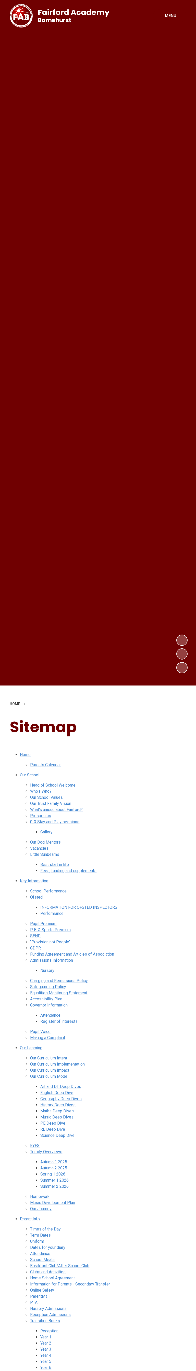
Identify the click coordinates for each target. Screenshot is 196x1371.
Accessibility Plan (46, 999)
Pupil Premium (43, 923)
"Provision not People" (50, 942)
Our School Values (46, 797)
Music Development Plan (52, 1202)
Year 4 (45, 1355)
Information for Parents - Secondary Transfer (70, 1284)
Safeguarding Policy (48, 986)
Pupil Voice (40, 1031)
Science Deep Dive (57, 1135)
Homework (40, 1196)
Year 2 (45, 1343)
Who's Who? (41, 791)
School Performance (48, 891)
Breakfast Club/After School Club (59, 1265)
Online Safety (42, 1290)
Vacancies (39, 848)
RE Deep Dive (52, 1129)
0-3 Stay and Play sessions (54, 821)
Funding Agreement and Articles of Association (72, 954)
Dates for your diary (47, 1247)
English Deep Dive (56, 1092)
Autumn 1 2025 (53, 1161)
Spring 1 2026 (52, 1174)
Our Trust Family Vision (50, 803)
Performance (52, 913)
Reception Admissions (50, 1314)
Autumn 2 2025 (53, 1168)
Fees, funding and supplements (68, 870)
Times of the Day (45, 1229)
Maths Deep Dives (57, 1111)
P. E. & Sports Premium (50, 929)
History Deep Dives (58, 1104)
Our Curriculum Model (49, 1076)
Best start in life (54, 864)
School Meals (42, 1259)
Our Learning (31, 1047)
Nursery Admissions (48, 1308)
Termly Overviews (46, 1151)
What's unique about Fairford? (56, 809)
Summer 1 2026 (54, 1180)
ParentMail (40, 1296)
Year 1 (45, 1337)
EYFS (35, 1145)
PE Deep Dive (52, 1123)
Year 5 (45, 1361)
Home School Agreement (52, 1278)
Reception (49, 1330)
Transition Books (45, 1320)
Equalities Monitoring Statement (58, 992)
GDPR (35, 948)
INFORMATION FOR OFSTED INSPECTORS (78, 907)
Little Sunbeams (44, 854)
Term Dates (40, 1235)
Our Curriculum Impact (49, 1070)
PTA (34, 1302)
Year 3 (45, 1349)
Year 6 (45, 1367)
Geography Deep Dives (61, 1098)
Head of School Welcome (53, 785)
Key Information (34, 880)
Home (25, 754)
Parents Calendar (45, 764)
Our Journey (41, 1208)
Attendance (50, 1015)
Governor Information (49, 1005)
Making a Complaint (47, 1037)
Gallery (46, 832)
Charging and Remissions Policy (59, 980)
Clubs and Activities (48, 1271)
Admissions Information (51, 960)
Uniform (37, 1241)
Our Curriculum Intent (48, 1058)
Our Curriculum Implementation (57, 1064)
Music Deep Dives (57, 1117)
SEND (35, 935)
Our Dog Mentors (45, 842)
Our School (29, 775)
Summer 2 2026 (54, 1186)
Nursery (47, 970)
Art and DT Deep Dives (60, 1086)
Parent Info (30, 1218)
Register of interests (59, 1021)
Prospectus (40, 815)
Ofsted (36, 897)
